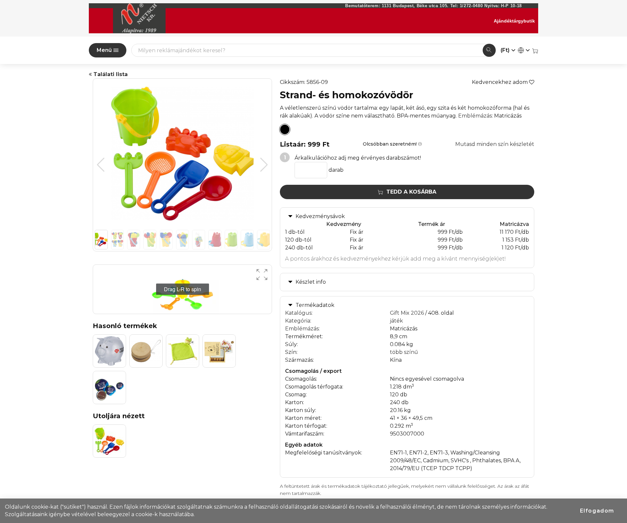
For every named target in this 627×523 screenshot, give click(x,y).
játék (396, 321)
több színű (404, 352)
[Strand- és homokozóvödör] (285, 130)
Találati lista (110, 74)
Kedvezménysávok (320, 216)
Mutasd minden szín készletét (494, 144)
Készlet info (311, 282)
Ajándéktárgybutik (514, 21)
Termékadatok (315, 305)
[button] (264, 165)
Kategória (297, 321)
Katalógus (298, 313)
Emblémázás (475, 116)
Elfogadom (597, 511)
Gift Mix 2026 (407, 313)
